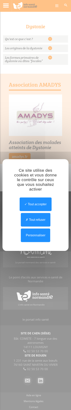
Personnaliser (35, 235)
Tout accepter (37, 204)
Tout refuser (36, 219)
